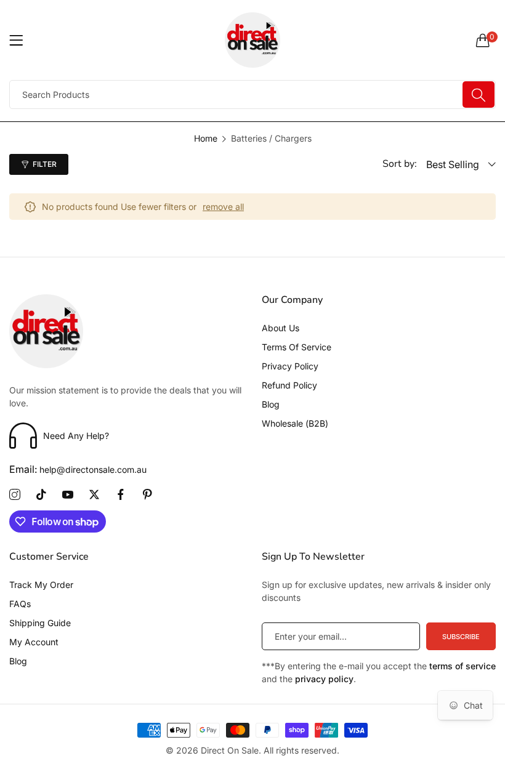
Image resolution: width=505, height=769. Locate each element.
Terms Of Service (296, 347)
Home (205, 138)
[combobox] (252, 94)
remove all (223, 206)
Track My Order (41, 584)
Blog (271, 404)
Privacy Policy (290, 366)
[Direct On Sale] (252, 40)
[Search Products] (479, 94)
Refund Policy (289, 385)
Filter (45, 164)
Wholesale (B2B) (295, 423)
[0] (483, 40)
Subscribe (461, 636)
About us (280, 328)
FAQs (20, 603)
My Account (34, 642)
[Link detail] (14, 495)
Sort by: (399, 164)
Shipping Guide (40, 623)
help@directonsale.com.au (78, 469)
